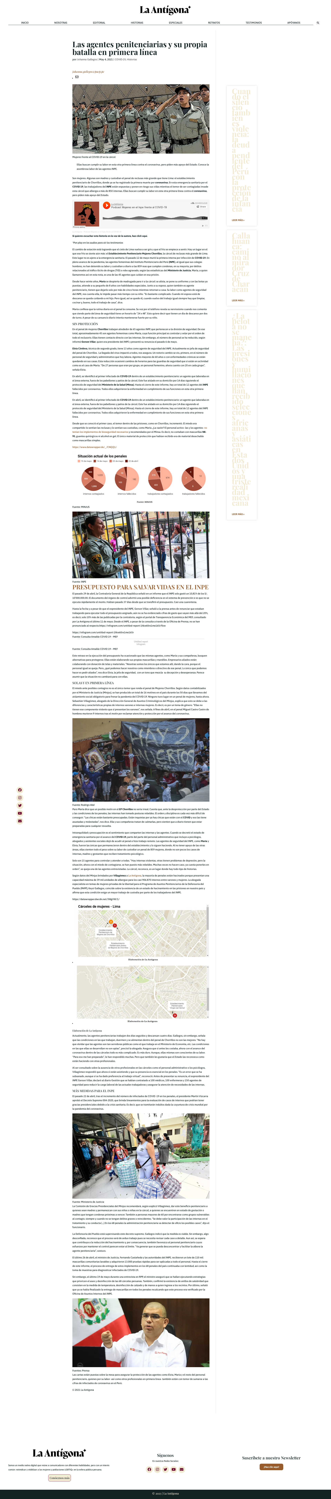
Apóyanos (293, 22)
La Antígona (77, 232)
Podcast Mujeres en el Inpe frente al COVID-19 (102, 232)
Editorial (99, 22)
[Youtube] (19, 813)
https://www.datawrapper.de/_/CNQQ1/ (94, 447)
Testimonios (254, 22)
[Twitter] (19, 805)
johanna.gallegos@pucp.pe (88, 71)
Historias (137, 22)
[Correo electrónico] (77, 78)
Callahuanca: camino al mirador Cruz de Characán (241, 262)
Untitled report (141, 641)
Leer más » (238, 220)
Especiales (175, 22)
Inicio (25, 22)
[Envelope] (19, 820)
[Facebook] (19, 790)
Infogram (141, 644)
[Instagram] (19, 797)
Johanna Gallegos (87, 59)
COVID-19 (120, 59)
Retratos (214, 22)
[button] (318, 23)
